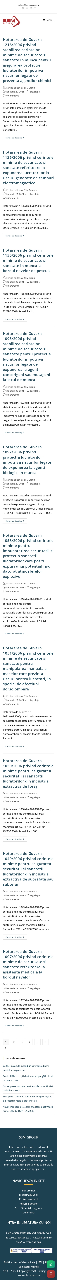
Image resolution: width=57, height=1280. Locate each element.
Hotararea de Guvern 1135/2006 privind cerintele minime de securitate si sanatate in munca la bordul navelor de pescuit (28, 260)
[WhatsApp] (51, 1264)
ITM (40, 1262)
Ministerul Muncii (29, 1266)
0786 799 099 (33, 1242)
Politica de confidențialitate (19, 1262)
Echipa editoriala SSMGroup (20, 87)
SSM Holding (38, 1271)
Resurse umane (29, 1203)
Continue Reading (16, 137)
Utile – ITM (28, 1212)
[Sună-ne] (51, 1274)
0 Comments (12, 95)
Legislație (35, 91)
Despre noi (28, 1190)
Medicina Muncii (28, 1194)
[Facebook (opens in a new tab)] (23, 8)
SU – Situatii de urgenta (28, 1208)
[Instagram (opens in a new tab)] (27, 8)
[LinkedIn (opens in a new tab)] (31, 8)
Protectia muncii (28, 1199)
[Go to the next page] (6, 1048)
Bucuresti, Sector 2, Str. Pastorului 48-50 (28, 1237)
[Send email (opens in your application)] (34, 8)
